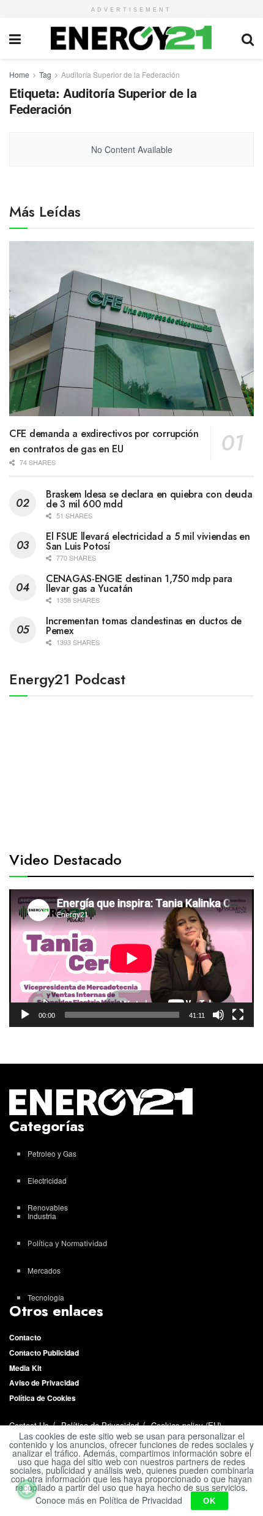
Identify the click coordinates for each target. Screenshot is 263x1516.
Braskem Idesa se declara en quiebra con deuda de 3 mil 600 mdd (149, 499)
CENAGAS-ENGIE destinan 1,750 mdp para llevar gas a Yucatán (139, 584)
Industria (42, 1216)
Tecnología (46, 1297)
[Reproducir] (25, 1015)
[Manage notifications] (27, 1489)
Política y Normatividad (67, 1243)
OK (209, 1500)
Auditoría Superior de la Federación (120, 74)
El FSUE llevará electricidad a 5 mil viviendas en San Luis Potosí (148, 541)
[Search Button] (248, 38)
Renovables (48, 1207)
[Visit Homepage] (131, 38)
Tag (45, 74)
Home (19, 74)
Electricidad (47, 1180)
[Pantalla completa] (238, 1015)
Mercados (44, 1270)
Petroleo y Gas (52, 1153)
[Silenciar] (218, 1015)
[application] (131, 958)
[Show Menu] (15, 38)
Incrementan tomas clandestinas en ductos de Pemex (144, 626)
